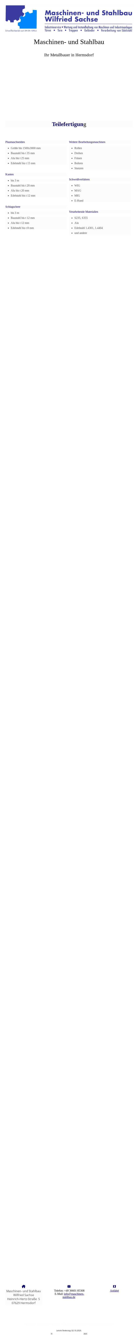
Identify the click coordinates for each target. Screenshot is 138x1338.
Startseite (30, 1323)
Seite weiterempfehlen (101, 1323)
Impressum (44, 1323)
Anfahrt (114, 1290)
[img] (69, 17)
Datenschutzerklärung (75, 1323)
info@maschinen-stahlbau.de (73, 1295)
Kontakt (56, 1323)
